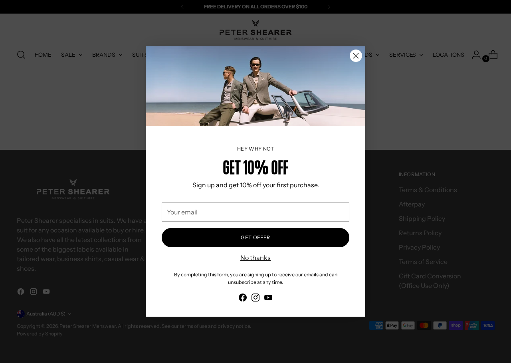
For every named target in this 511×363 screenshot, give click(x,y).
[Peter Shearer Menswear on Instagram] (255, 299)
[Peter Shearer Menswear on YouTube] (268, 299)
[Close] (356, 56)
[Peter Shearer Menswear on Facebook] (243, 299)
